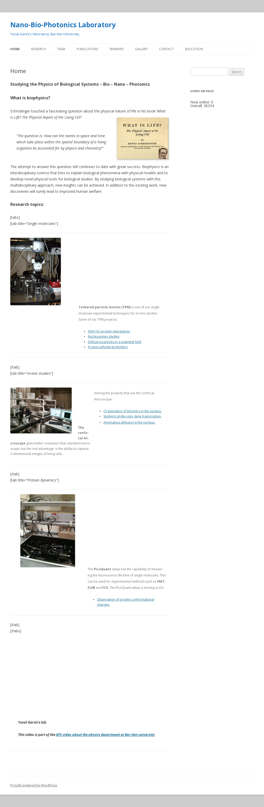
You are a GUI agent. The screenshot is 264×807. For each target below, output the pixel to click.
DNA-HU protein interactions (109, 331)
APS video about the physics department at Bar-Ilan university (105, 734)
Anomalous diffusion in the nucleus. (129, 422)
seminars (117, 49)
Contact (166, 49)
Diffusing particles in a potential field (114, 342)
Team (61, 49)
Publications (87, 49)
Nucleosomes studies (103, 336)
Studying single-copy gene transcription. (132, 416)
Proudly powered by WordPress (33, 785)
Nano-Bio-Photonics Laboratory (63, 24)
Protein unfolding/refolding (108, 347)
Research (38, 49)
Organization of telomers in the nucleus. (132, 411)
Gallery (141, 49)
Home (15, 49)
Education (194, 49)
